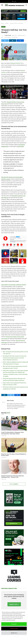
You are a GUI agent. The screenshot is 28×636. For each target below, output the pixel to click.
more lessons (20, 146)
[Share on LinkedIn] (12, 40)
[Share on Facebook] (20, 40)
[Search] (26, 5)
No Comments (8, 37)
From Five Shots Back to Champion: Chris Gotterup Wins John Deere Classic (12, 433)
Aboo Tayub (8, 35)
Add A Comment (14, 484)
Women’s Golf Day (15, 63)
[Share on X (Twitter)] (5, 40)
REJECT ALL (14, 633)
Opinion (3, 26)
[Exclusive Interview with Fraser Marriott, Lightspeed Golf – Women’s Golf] (14, 467)
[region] (14, 622)
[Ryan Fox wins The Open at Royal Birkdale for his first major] (14, 445)
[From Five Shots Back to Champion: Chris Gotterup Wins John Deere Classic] (14, 423)
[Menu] (2, 5)
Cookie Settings (14, 628)
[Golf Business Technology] (14, 5)
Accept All (14, 624)
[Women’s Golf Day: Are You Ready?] (14, 51)
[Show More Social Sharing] (25, 40)
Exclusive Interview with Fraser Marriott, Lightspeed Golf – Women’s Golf (12, 476)
